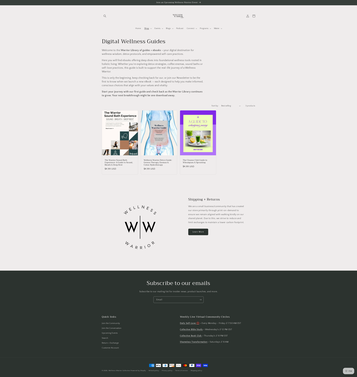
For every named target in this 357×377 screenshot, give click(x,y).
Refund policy (154, 370)
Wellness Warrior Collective (119, 370)
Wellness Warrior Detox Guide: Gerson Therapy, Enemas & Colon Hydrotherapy (158, 162)
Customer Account (110, 348)
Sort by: (215, 106)
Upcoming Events (110, 333)
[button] (105, 16)
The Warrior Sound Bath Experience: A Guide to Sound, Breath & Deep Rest (119, 162)
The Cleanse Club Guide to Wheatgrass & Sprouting (195, 161)
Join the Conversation (111, 328)
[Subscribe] (200, 299)
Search (105, 338)
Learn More (198, 232)
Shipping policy (196, 370)
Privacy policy (167, 370)
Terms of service (181, 370)
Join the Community (111, 323)
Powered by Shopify (138, 370)
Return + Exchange (110, 343)
